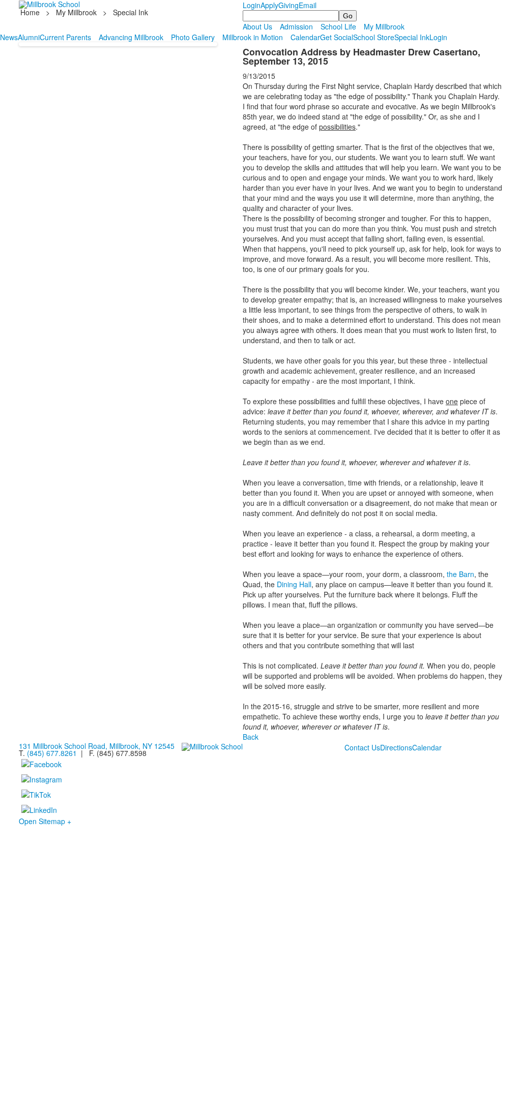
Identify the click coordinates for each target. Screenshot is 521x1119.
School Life (338, 26)
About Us (257, 26)
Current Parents (65, 37)
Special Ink (411, 37)
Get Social (336, 37)
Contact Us (362, 747)
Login (251, 5)
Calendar (305, 37)
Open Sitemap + (45, 821)
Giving (288, 5)
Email (307, 5)
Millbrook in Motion (252, 37)
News (9, 37)
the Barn (460, 574)
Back (250, 737)
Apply (269, 5)
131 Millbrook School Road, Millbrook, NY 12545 (97, 746)
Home (31, 12)
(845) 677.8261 (52, 753)
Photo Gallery (193, 37)
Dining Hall (294, 584)
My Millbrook (76, 12)
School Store (373, 37)
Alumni (29, 37)
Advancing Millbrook (131, 37)
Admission (296, 26)
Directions (396, 747)
